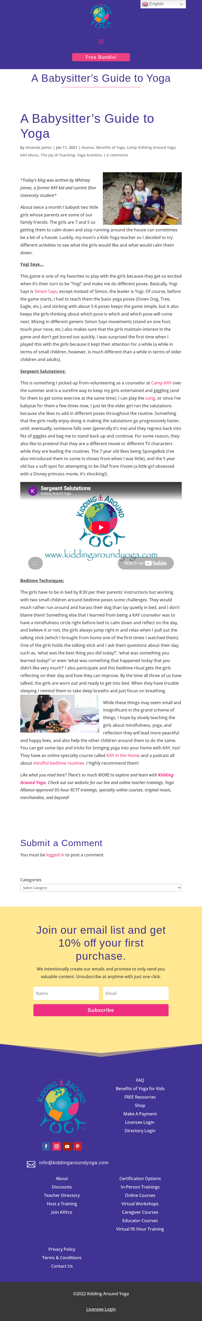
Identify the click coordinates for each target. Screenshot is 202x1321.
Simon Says (45, 291)
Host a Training (62, 1204)
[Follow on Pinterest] (77, 1146)
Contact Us (62, 1266)
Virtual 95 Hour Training (140, 1229)
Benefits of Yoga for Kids (140, 1088)
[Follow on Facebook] (46, 1146)
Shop (140, 1105)
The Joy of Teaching (58, 155)
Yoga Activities (89, 155)
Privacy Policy (61, 1249)
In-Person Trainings (140, 1187)
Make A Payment (140, 1114)
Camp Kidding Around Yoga (151, 147)
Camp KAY (161, 383)
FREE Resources (140, 1097)
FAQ (140, 1080)
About (62, 1178)
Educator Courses (140, 1220)
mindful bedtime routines (58, 763)
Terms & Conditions (62, 1258)
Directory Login (140, 1131)
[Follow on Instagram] (56, 1146)
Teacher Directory (62, 1195)
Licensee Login (140, 1122)
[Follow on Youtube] (67, 1146)
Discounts (62, 1187)
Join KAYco (61, 1212)
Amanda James (39, 147)
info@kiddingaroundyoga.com (74, 1162)
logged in (55, 855)
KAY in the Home (122, 755)
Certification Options (140, 1178)
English (156, 4)
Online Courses (140, 1195)
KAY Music (29, 155)
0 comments (117, 155)
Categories (31, 880)
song (150, 398)
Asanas (88, 147)
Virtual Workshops (140, 1204)
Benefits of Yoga (110, 147)
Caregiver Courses (140, 1212)
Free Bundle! (101, 57)
